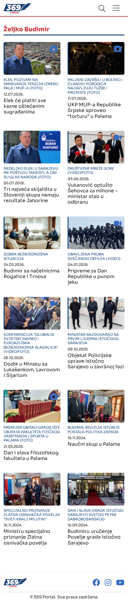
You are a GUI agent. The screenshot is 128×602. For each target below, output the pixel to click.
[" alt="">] (32, 58)
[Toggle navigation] (116, 8)
